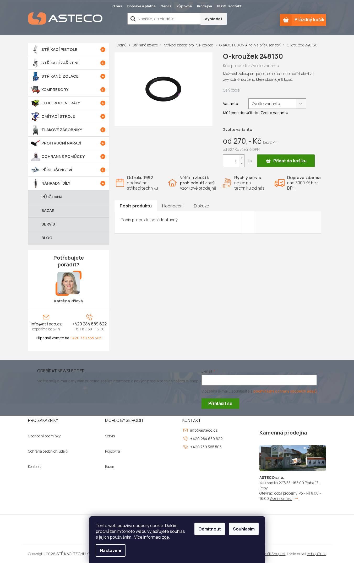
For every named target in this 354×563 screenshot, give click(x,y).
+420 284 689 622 (89, 323)
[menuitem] (68, 49)
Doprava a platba (141, 6)
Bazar (109, 466)
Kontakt (235, 6)
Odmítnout (209, 529)
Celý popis (231, 90)
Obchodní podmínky (44, 436)
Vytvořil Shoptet (272, 553)
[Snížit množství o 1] (241, 164)
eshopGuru (316, 553)
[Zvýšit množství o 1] (241, 158)
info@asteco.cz (46, 323)
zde (165, 537)
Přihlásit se (220, 403)
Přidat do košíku (290, 161)
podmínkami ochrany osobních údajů (285, 391)
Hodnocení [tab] (172, 206)
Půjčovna (184, 6)
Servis (166, 6)
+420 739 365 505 (85, 337)
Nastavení (110, 550)
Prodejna (204, 6)
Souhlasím (244, 529)
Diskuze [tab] (201, 206)
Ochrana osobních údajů (48, 451)
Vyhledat (213, 19)
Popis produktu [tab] (136, 206)
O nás (117, 6)
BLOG (221, 6)
